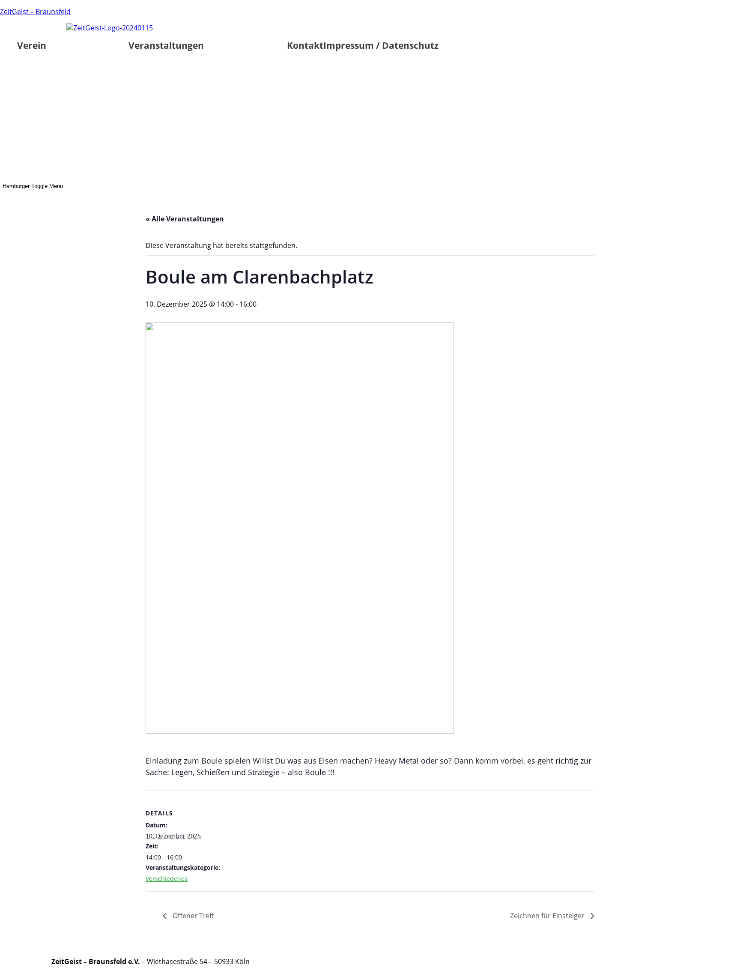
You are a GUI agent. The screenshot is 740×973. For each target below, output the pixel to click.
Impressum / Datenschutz (381, 45)
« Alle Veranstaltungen (185, 219)
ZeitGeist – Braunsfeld (35, 11)
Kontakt (305, 45)
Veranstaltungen (166, 45)
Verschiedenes (167, 879)
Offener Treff (192, 915)
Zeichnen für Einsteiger (548, 915)
